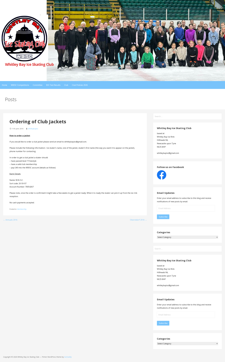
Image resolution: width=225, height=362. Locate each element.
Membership (21, 209)
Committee (37, 85)
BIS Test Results (53, 85)
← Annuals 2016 (10, 220)
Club (66, 85)
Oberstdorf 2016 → (138, 220)
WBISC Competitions (20, 85)
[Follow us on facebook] (161, 179)
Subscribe (163, 216)
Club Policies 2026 (80, 85)
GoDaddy (68, 357)
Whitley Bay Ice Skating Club (29, 64)
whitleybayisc (33, 129)
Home (4, 85)
